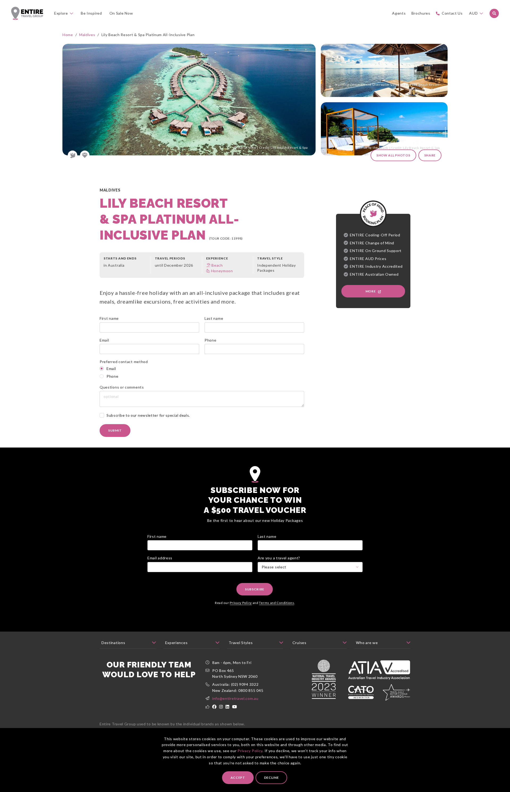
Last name (214, 318)
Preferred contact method (124, 362)
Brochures (420, 13)
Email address (159, 558)
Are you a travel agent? (279, 558)
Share (430, 155)
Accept (238, 778)
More (371, 291)
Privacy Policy (249, 750)
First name (109, 318)
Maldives (87, 34)
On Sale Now (121, 13)
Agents (399, 13)
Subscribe (254, 589)
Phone (210, 340)
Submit (115, 430)
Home (67, 34)
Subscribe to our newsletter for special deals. (148, 415)
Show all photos (393, 155)
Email (104, 340)
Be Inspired (91, 13)
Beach (217, 265)
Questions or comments (122, 387)
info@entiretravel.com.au (235, 698)
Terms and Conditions (276, 603)
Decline (271, 778)
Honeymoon (222, 271)
